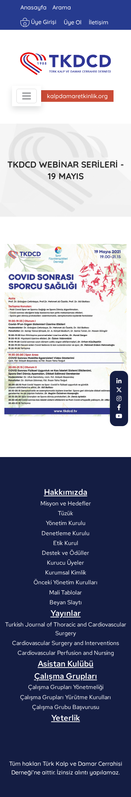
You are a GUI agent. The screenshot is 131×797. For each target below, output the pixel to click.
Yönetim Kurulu (66, 523)
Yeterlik (65, 717)
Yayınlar (66, 613)
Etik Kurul (65, 542)
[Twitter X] (119, 389)
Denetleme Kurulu (65, 533)
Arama (61, 7)
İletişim (98, 22)
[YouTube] (119, 416)
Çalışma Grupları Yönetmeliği (65, 687)
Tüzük (65, 513)
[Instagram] (119, 398)
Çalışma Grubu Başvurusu (65, 706)
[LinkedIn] (119, 381)
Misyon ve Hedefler (65, 503)
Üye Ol (73, 22)
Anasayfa (33, 7)
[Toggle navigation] (26, 96)
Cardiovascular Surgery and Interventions (65, 642)
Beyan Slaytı (65, 602)
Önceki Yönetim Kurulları (65, 582)
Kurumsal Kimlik (65, 572)
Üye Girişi (42, 21)
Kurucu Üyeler (65, 562)
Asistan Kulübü (66, 663)
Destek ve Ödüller (65, 552)
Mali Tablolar (65, 592)
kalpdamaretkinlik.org (77, 96)
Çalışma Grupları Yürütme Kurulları (65, 697)
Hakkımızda (65, 491)
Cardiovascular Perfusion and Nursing (65, 653)
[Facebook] (119, 407)
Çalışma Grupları (65, 675)
